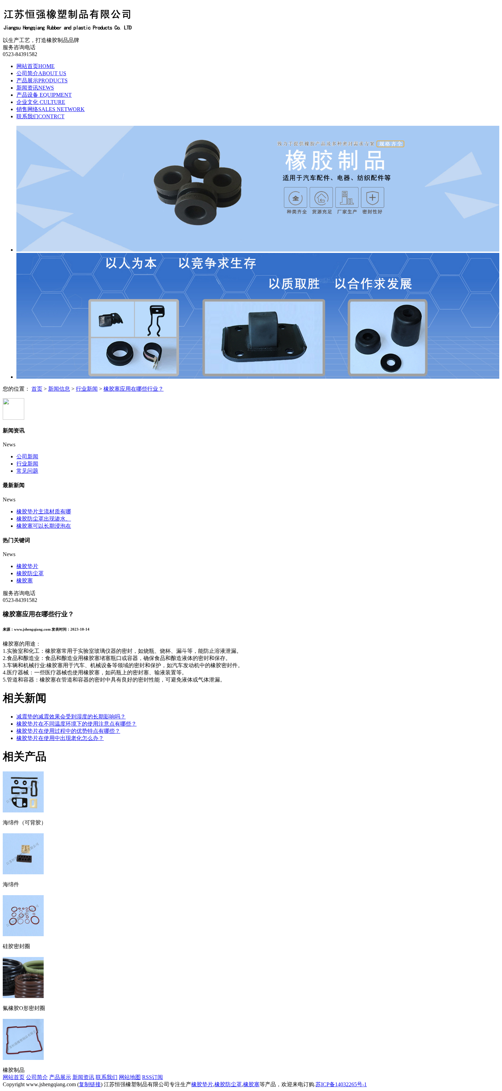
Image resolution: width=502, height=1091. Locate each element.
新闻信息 (59, 389)
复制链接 (90, 1084)
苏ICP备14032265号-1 (341, 1084)
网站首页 (35, 66)
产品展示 (42, 80)
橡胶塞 (24, 580)
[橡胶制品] (23, 1057)
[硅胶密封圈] (23, 933)
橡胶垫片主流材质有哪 (43, 511)
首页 (36, 389)
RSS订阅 (152, 1077)
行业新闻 (87, 389)
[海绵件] (23, 871)
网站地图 (130, 1077)
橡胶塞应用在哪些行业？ (133, 389)
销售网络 (50, 109)
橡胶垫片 (27, 566)
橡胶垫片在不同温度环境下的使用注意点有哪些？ (76, 724)
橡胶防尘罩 (30, 573)
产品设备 (44, 95)
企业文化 (40, 102)
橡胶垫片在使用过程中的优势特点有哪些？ (68, 731)
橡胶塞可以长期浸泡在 (43, 526)
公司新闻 (27, 456)
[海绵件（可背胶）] (23, 809)
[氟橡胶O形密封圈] (23, 995)
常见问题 (27, 471)
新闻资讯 (35, 88)
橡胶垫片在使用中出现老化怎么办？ (60, 738)
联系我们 (40, 116)
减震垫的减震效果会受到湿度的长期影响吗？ (71, 716)
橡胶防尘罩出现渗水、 (43, 519)
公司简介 (41, 73)
